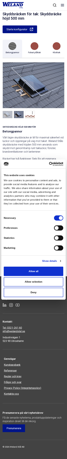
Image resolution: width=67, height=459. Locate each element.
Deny (33, 292)
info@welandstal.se (14, 331)
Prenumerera (14, 428)
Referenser (10, 370)
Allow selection (33, 281)
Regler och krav (12, 376)
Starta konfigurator (17, 29)
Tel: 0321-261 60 (12, 327)
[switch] (58, 228)
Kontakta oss (11, 393)
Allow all (34, 271)
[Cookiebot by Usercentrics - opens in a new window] (49, 164)
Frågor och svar (12, 382)
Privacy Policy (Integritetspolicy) (22, 388)
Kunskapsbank (12, 364)
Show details (49, 261)
